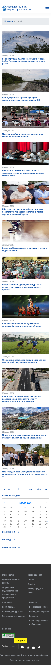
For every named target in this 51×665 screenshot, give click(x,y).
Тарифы (31, 584)
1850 (30, 489)
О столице (7, 602)
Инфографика (9, 547)
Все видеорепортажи (39, 612)
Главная (8, 21)
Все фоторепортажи (38, 607)
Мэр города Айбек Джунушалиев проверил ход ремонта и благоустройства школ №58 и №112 (24, 474)
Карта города (8, 607)
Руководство (8, 575)
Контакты (6, 629)
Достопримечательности (13, 616)
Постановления (35, 575)
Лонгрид (6, 540)
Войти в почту (9, 646)
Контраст (20, 640)
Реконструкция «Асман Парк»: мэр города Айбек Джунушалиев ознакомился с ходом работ (23, 61)
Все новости (8, 532)
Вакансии (33, 616)
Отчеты (31, 580)
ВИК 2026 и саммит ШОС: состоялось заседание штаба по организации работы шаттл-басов (23, 172)
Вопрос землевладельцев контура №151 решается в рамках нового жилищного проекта (22, 287)
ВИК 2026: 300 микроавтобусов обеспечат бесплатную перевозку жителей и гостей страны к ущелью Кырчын (23, 211)
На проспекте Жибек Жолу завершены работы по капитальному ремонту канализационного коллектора (21, 398)
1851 (39, 489)
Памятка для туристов (12, 612)
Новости (33, 602)
